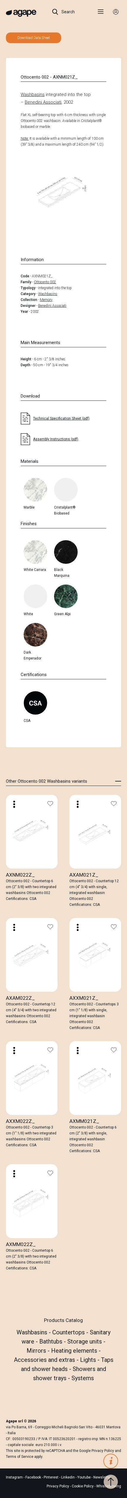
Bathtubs (51, 1341)
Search (68, 11)
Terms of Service (19, 1457)
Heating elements (75, 1350)
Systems (82, 1378)
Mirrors (37, 1350)
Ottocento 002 (45, 282)
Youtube (84, 1477)
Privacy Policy (103, 1451)
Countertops (69, 1332)
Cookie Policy (83, 1486)
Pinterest (51, 1477)
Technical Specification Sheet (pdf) (61, 418)
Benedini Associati (43, 102)
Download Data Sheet (33, 38)
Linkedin (68, 1477)
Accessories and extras (45, 1359)
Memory (46, 300)
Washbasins (33, 94)
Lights (88, 1359)
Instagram (15, 1477)
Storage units (85, 1341)
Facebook (33, 1477)
